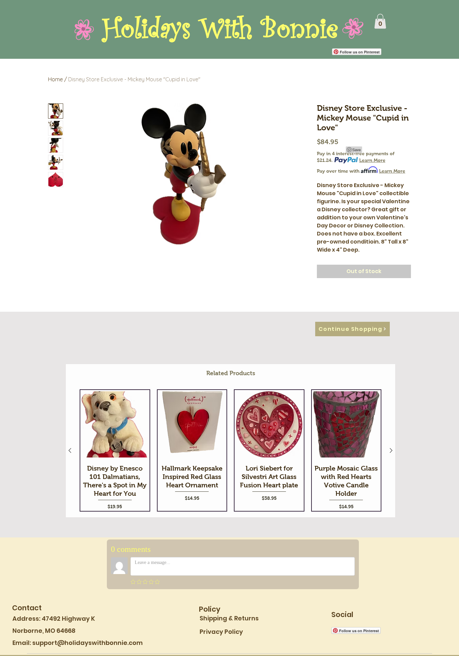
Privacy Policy (221, 631)
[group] (230, 450)
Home (55, 79)
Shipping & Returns (229, 618)
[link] (380, 21)
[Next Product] (391, 450)
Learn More (372, 160)
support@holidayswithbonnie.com (87, 643)
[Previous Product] (70, 450)
